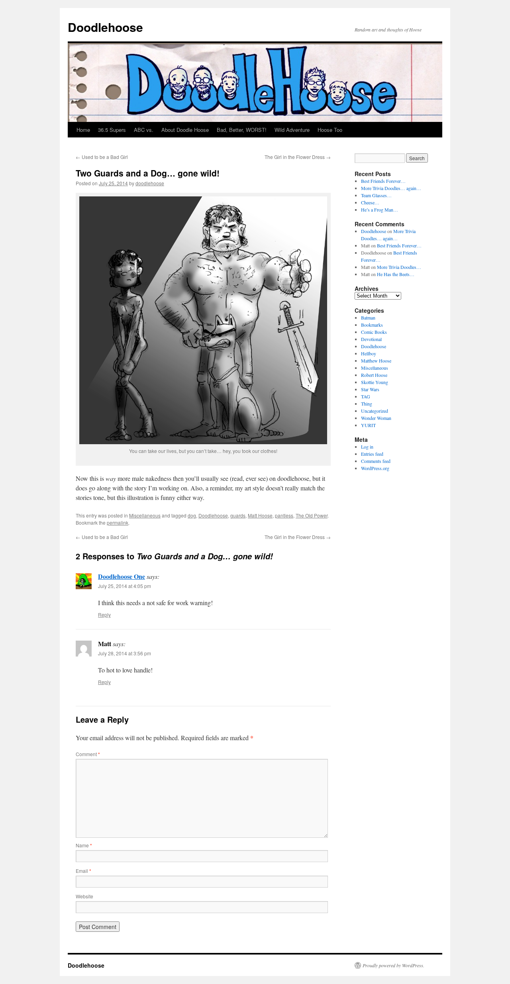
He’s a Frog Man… (379, 209)
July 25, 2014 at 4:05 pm (124, 585)
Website (84, 896)
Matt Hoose (260, 515)
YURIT (368, 425)
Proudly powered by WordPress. (393, 965)
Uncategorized (374, 411)
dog (192, 515)
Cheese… (370, 202)
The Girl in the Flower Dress (298, 156)
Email (83, 870)
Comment (88, 754)
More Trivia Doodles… (399, 267)
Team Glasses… (376, 195)
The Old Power (312, 515)
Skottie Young (374, 382)
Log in (367, 446)
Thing (366, 403)
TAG (365, 396)
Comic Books (374, 332)
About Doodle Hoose (185, 129)
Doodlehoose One (121, 576)
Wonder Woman (376, 418)
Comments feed (375, 461)
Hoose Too (330, 129)
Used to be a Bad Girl (102, 156)
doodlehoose (149, 183)
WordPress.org (375, 468)
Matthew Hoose (376, 360)
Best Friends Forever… (383, 181)
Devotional (371, 339)
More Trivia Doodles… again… (391, 188)
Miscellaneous (145, 515)
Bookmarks (372, 324)
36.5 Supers (112, 129)
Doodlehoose (105, 26)
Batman (368, 317)
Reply (104, 614)
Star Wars (370, 389)
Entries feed (372, 454)
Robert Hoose (374, 375)
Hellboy (368, 353)
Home (83, 129)
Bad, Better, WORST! (242, 129)
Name (84, 845)
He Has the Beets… (395, 274)
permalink (117, 522)
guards (237, 515)
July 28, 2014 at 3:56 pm (124, 653)
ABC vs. (143, 129)
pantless (284, 515)
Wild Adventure (292, 129)
